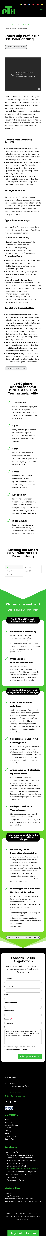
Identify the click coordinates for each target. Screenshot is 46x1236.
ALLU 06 (28, 567)
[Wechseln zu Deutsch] (33, 4)
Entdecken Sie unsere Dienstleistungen (24, 937)
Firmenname (9, 1011)
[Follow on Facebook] (10, 1101)
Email (6, 994)
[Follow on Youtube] (15, 1101)
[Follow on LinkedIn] (6, 1101)
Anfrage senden (28, 1056)
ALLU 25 (28, 571)
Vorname (8, 978)
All (7, 567)
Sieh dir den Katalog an (17, 47)
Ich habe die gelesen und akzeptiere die (20, 1048)
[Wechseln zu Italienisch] (21, 4)
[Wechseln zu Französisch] (29, 4)
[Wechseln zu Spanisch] (42, 4)
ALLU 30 (9, 575)
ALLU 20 (9, 571)
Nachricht (8, 1027)
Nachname (8, 986)
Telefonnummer (10, 1003)
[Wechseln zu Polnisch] (38, 4)
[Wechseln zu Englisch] (25, 4)
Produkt (7, 1019)
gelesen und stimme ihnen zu (15, 1049)
